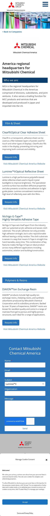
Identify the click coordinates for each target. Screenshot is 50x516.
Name (8, 360)
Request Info (11, 157)
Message (10, 398)
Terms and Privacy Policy (25, 513)
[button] (46, 460)
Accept (25, 502)
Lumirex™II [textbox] (11, 384)
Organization (11, 389)
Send (25, 428)
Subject (9, 379)
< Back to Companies (12, 31)
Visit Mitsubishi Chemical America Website (24, 163)
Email (8, 370)
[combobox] (25, 384)
